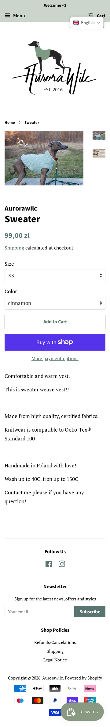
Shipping (14, 247)
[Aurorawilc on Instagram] (61, 565)
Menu (18, 15)
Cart (100, 16)
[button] (87, 22)
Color (11, 291)
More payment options (55, 358)
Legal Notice (55, 660)
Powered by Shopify (83, 678)
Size (9, 263)
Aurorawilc (52, 678)
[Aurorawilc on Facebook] (48, 565)
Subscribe (89, 611)
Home (10, 122)
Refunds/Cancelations (55, 642)
